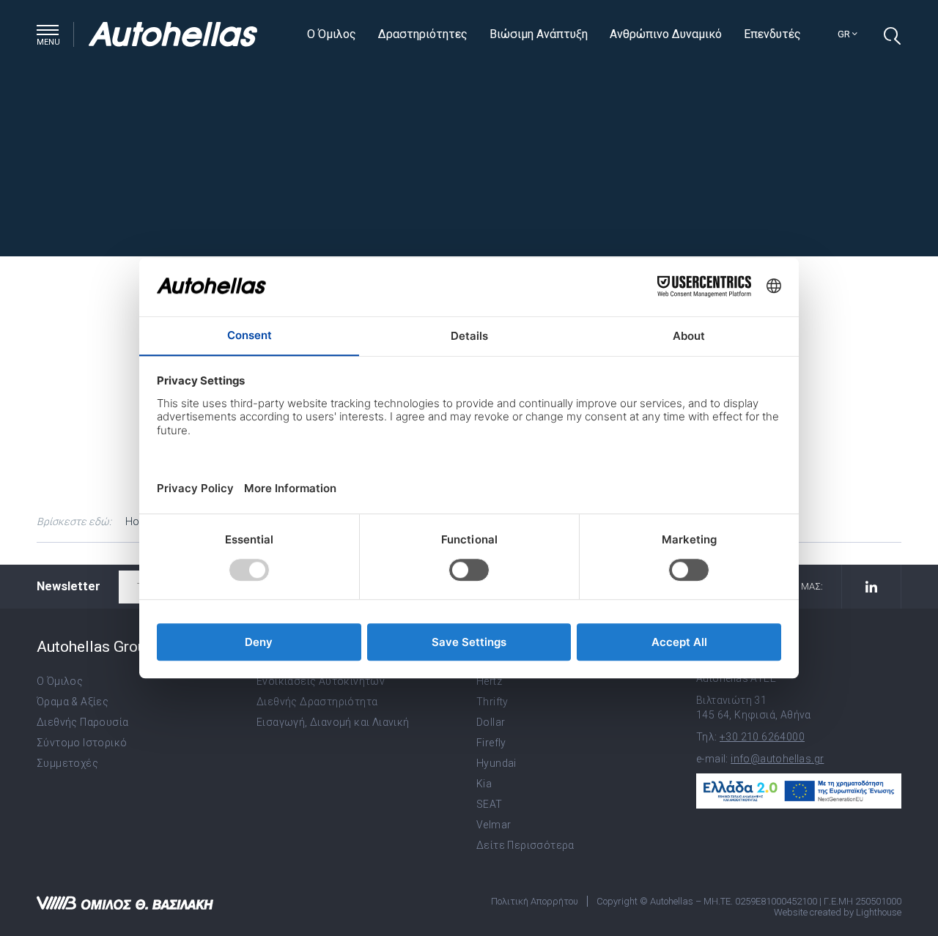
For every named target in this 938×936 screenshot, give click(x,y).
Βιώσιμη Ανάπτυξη (539, 34)
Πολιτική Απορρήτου (534, 901)
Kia (484, 784)
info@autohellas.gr (777, 759)
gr (845, 34)
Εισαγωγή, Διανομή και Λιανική (333, 722)
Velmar (493, 825)
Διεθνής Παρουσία (82, 722)
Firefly (491, 743)
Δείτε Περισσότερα (525, 845)
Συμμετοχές (67, 763)
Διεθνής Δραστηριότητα (316, 701)
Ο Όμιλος (331, 34)
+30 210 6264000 (762, 737)
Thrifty (492, 701)
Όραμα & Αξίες (72, 701)
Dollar (490, 722)
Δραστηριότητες (423, 34)
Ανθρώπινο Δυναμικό (666, 34)
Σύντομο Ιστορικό (82, 743)
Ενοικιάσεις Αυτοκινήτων (320, 681)
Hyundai (496, 763)
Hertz (489, 681)
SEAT (489, 804)
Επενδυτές (772, 34)
